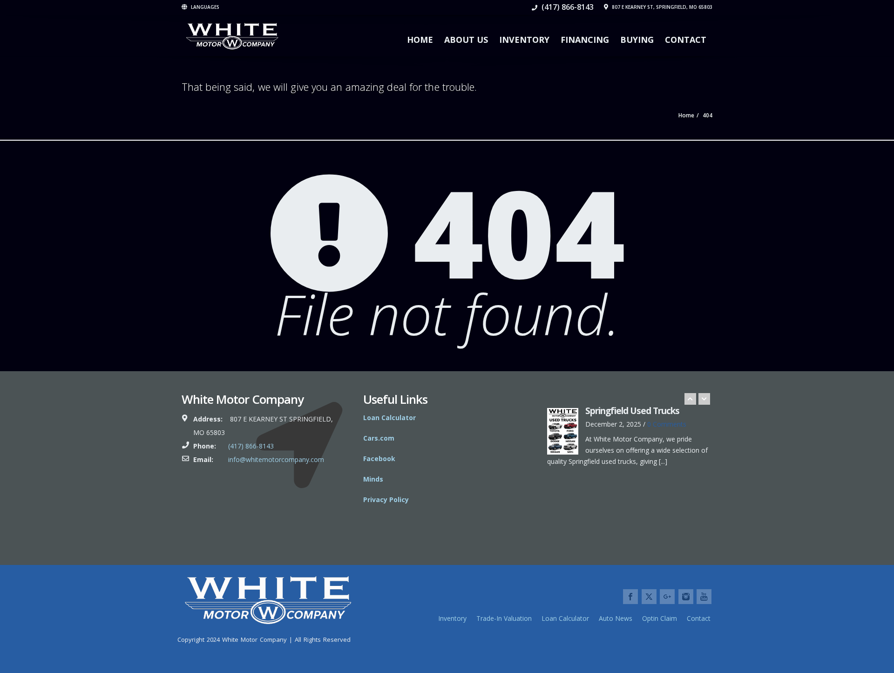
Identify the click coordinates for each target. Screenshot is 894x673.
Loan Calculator (565, 618)
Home (420, 39)
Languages (204, 7)
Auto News (615, 618)
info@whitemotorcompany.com (276, 459)
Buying (637, 39)
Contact (685, 39)
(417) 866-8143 (567, 7)
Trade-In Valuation (504, 618)
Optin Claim (659, 618)
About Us (466, 39)
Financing (585, 39)
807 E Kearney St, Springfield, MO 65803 (661, 7)
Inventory (524, 39)
